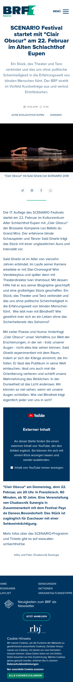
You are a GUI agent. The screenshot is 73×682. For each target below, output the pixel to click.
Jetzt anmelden (36, 616)
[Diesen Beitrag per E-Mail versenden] (22, 190)
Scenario (56, 115)
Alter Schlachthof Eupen (27, 115)
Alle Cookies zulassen (25, 675)
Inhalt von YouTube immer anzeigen (39, 468)
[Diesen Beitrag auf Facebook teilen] (41, 190)
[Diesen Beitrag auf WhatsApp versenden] (50, 190)
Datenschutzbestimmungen (23, 664)
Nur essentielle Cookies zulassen (25, 669)
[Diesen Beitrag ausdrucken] (32, 190)
